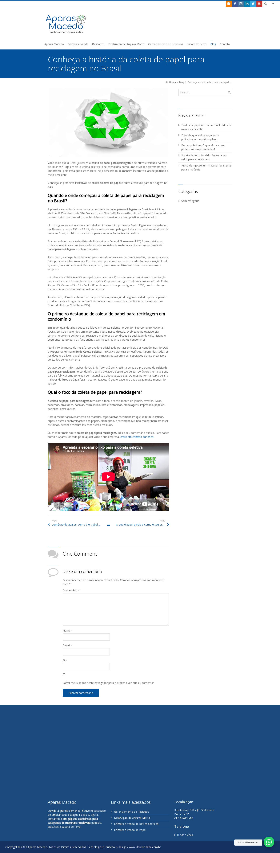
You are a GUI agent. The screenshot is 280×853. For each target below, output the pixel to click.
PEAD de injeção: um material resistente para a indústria (206, 167)
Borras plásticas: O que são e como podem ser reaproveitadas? (203, 147)
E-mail (68, 645)
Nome (68, 630)
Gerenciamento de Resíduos (131, 811)
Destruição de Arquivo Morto (132, 818)
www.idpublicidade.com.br (145, 847)
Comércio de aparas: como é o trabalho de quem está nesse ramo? (80, 524)
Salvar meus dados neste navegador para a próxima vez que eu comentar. (108, 683)
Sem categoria (190, 201)
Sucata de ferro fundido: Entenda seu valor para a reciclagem (204, 157)
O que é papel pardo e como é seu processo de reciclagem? (142, 524)
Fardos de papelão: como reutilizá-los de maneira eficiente (206, 127)
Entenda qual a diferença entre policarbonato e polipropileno (200, 137)
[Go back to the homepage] (66, 24)
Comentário (71, 590)
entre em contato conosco (137, 437)
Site (65, 660)
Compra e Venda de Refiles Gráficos (136, 824)
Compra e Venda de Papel (130, 830)
